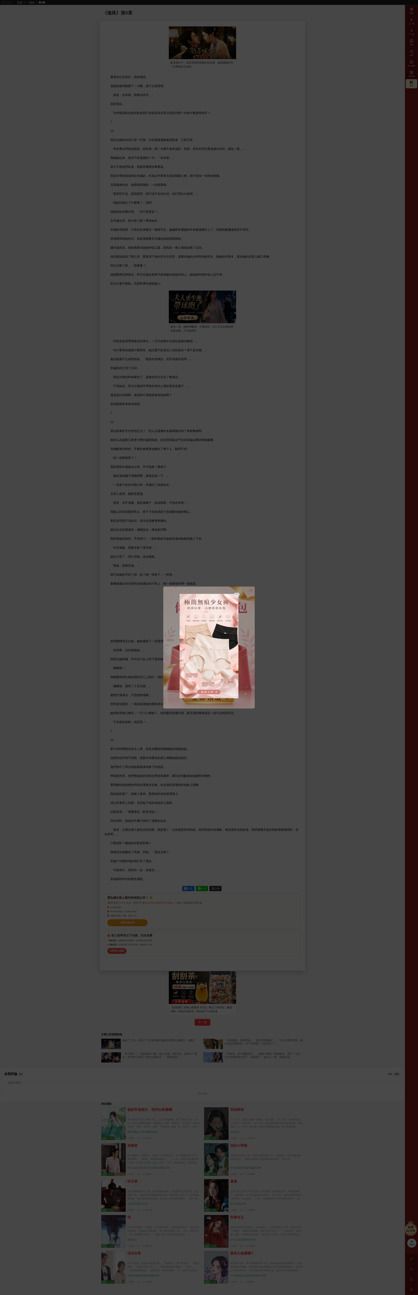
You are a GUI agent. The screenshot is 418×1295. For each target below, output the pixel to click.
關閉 (237, 594)
